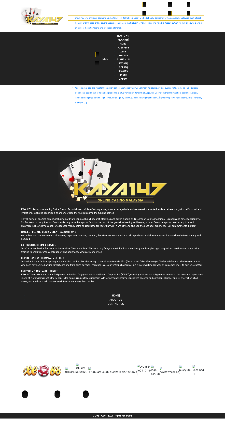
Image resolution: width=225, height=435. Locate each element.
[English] (195, 23)
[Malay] (200, 23)
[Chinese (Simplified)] (191, 23)
